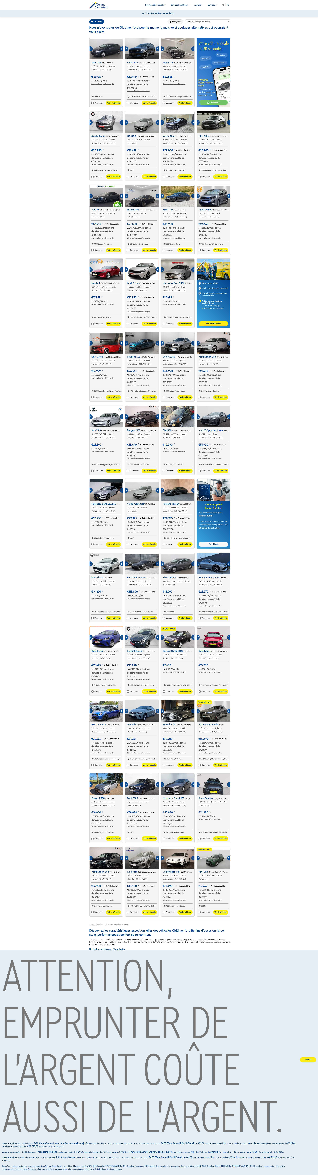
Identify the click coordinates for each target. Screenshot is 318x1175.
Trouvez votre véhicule (154, 5)
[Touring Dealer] (100, 5)
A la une (197, 5)
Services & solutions (179, 5)
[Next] (121, 48)
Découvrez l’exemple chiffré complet (102, 84)
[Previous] (91, 48)
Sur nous (211, 5)
